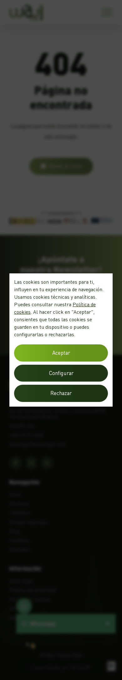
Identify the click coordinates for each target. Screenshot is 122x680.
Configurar (61, 373)
